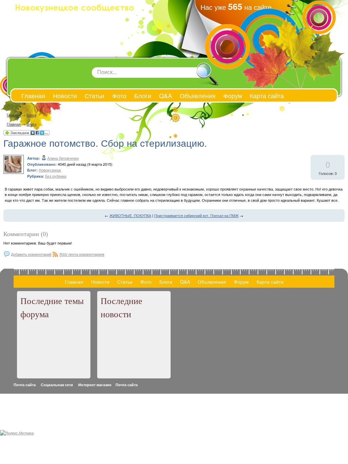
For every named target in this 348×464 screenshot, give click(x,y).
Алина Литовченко (63, 158)
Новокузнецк (50, 170)
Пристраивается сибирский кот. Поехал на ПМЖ (196, 215)
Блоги (31, 115)
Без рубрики (55, 176)
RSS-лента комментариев (81, 254)
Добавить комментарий (31, 254)
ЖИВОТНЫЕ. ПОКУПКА (130, 215)
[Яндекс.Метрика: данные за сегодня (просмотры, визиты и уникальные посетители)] (17, 433)
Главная (14, 115)
